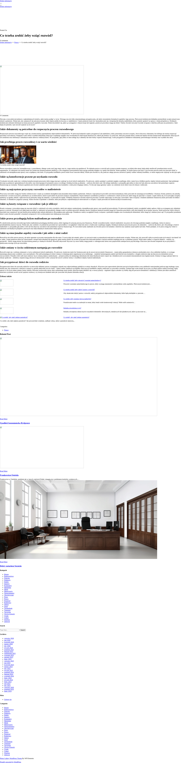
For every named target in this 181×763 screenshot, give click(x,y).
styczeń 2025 (8, 670)
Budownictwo (9, 576)
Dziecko (7, 578)
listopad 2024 (8, 674)
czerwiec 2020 (9, 687)
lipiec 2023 (8, 682)
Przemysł (7, 601)
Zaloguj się (8, 699)
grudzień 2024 (9, 672)
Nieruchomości (9, 593)
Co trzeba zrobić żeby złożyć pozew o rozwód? (79, 290)
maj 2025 (7, 663)
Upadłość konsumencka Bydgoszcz (15, 423)
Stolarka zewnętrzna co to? (72, 308)
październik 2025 (10, 653)
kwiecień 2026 (9, 642)
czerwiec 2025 (9, 661)
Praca (6, 597)
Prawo (16, 42)
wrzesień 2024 (9, 676)
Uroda (6, 616)
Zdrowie (7, 621)
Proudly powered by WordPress (10, 762)
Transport (7, 610)
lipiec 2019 (8, 691)
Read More (3, 419)
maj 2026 (7, 640)
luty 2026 (7, 646)
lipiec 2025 (8, 659)
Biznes (6, 574)
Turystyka (7, 612)
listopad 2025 (8, 651)
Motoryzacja (8, 591)
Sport (6, 606)
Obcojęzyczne (9, 595)
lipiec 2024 (8, 678)
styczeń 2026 (8, 648)
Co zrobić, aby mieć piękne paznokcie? (76, 317)
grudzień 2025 (9, 650)
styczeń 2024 (8, 680)
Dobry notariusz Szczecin (11, 566)
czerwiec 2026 (9, 638)
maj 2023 (7, 684)
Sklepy (6, 604)
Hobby (6, 582)
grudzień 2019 (9, 689)
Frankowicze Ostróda (9, 475)
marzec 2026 (8, 644)
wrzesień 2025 (9, 655)
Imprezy (7, 584)
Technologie (8, 608)
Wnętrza (7, 620)
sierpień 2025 (8, 657)
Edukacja (7, 580)
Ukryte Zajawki (9, 614)
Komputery (8, 586)
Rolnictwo (7, 603)
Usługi (6, 618)
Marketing (7, 587)
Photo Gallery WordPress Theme (11, 758)
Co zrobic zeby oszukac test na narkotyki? (77, 299)
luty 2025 (7, 668)
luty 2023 (7, 685)
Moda (6, 589)
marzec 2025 (8, 667)
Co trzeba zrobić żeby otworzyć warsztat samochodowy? (82, 280)
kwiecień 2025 (9, 665)
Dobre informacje (6, 1)
